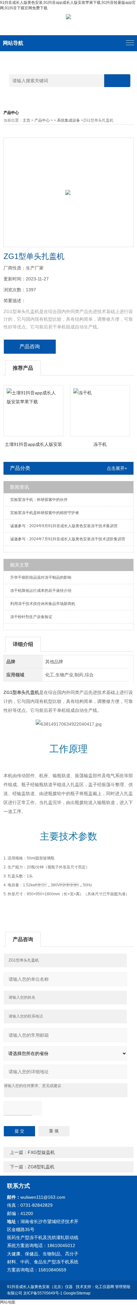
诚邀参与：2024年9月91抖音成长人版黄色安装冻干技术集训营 (64, 526)
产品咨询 (29, 346)
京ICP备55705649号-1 (42, 1293)
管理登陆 (122, 1287)
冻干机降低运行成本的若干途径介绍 (40, 590)
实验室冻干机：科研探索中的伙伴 (39, 499)
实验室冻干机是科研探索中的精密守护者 (44, 513)
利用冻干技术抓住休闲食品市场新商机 (42, 603)
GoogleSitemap (76, 1293)
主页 (26, 120)
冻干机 (100, 444)
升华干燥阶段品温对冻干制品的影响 (40, 577)
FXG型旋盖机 (41, 1152)
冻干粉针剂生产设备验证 (31, 617)
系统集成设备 (68, 120)
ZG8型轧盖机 (41, 1166)
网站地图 (7, 1302)
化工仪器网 (104, 1287)
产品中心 (42, 120)
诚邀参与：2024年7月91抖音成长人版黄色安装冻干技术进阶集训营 (67, 539)
